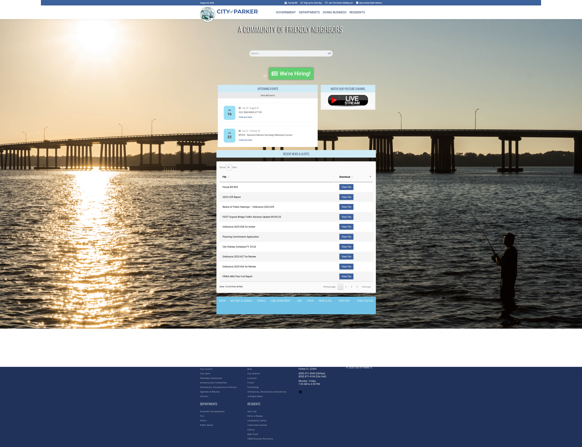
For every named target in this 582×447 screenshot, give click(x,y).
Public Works (207, 425)
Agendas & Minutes (210, 391)
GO (329, 53)
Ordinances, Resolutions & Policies (218, 387)
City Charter (254, 373)
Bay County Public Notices (371, 3)
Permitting (253, 387)
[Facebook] (300, 393)
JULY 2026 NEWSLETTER (250, 112)
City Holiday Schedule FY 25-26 (239, 246)
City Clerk (205, 373)
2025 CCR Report (231, 197)
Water (222, 300)
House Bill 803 (230, 187)
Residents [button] (357, 12)
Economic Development (212, 411)
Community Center (257, 420)
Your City (252, 411)
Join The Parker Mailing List (341, 3)
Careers (204, 396)
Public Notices (365, 300)
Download (344, 176)
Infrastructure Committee (213, 382)
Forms (251, 382)
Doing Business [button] (334, 12)
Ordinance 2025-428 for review (238, 226)
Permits (261, 300)
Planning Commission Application (240, 236)
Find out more (245, 117)
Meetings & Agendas (241, 300)
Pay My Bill (292, 3)
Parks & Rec (325, 300)
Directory (344, 300)
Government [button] (286, 12)
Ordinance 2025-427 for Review (239, 256)
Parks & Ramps (255, 416)
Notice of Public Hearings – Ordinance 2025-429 (248, 206)
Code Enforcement (281, 300)
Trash (310, 300)
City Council (206, 369)
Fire (202, 416)
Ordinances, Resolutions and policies (267, 391)
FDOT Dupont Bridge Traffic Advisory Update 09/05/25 (251, 216)
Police (203, 420)
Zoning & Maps (255, 396)
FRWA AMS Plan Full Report (237, 276)
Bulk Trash (253, 434)
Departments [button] (309, 12)
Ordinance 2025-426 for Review (239, 266)
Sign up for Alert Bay (313, 3)
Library (251, 429)
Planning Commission (211, 378)
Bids (299, 300)
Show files (228, 167)
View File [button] (346, 187)
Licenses (252, 378)
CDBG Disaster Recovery (260, 438)
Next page (366, 287)
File (224, 176)
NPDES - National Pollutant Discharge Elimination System (265, 134)
